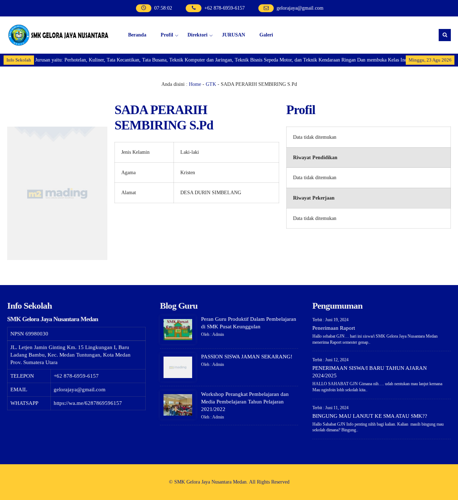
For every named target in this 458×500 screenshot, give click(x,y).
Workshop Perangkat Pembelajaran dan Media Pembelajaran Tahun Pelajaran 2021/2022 (245, 401)
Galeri (266, 35)
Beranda (137, 35)
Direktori (197, 35)
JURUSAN (233, 35)
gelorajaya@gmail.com (300, 8)
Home (195, 84)
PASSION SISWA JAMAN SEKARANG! (246, 356)
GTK (211, 84)
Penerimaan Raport (333, 328)
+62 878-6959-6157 (224, 8)
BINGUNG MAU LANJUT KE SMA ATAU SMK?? (369, 416)
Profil (167, 35)
